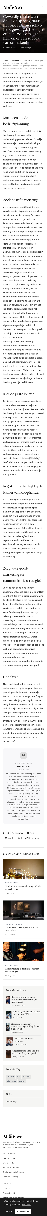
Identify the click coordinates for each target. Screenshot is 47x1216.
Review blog (11, 1101)
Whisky (22, 1081)
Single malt (11, 1081)
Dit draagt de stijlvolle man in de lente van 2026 (26, 1013)
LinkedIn (11, 838)
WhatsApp (19, 833)
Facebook (33, 833)
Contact (6, 1188)
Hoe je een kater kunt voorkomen (24, 1039)
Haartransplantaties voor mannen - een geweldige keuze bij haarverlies (25, 1026)
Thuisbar (10, 1077)
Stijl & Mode (8, 1163)
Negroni (26, 1077)
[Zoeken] (43, 7)
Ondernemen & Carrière (20, 61)
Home (5, 61)
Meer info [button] (26, 1205)
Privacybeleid (9, 1193)
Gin (18, 1077)
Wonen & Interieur (11, 1167)
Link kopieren (33, 838)
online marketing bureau (19, 632)
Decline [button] (8, 1211)
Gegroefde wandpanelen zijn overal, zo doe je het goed (25, 1052)
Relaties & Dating (10, 1176)
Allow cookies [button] (23, 1211)
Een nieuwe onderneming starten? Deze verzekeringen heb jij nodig (24, 999)
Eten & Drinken (9, 1158)
